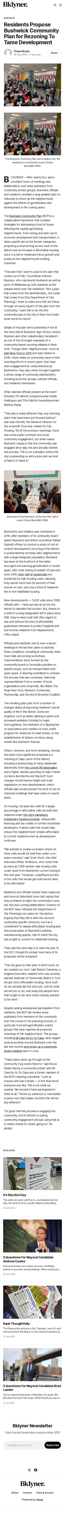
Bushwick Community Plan (25, 216)
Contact (27, 1492)
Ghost (39, 1499)
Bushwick (9, 18)
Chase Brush (22, 51)
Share (54, 52)
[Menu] (60, 5)
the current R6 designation (41, 767)
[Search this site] (55, 5)
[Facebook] (35, 1470)
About (14, 1492)
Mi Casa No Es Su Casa (29, 1038)
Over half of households (32, 574)
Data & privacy (45, 1492)
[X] (29, 1470)
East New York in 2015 (17, 353)
